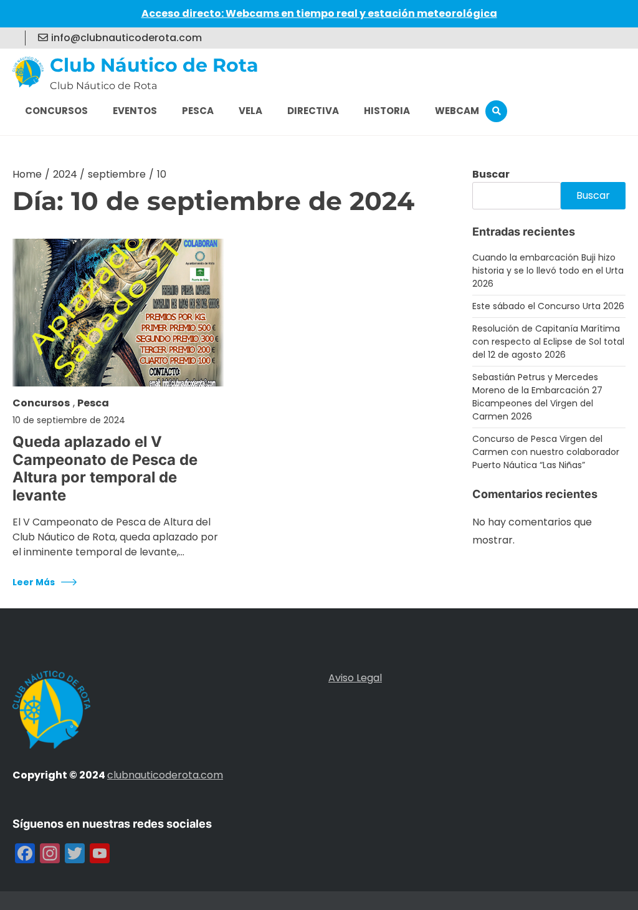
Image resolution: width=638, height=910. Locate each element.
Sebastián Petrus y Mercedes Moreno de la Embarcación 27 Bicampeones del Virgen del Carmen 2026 (537, 397)
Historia (387, 110)
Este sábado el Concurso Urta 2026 (548, 306)
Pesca (198, 110)
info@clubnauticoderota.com (126, 38)
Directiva (313, 110)
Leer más (33, 582)
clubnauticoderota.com (165, 775)
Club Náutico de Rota (154, 65)
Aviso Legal (355, 678)
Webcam (457, 110)
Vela (250, 110)
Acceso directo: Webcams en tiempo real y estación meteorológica (319, 13)
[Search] (496, 111)
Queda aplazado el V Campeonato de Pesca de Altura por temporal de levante (105, 468)
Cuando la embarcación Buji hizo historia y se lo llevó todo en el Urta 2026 (548, 270)
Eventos (135, 110)
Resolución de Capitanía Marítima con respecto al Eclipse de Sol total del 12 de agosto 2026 (548, 341)
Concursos (56, 110)
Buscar (491, 174)
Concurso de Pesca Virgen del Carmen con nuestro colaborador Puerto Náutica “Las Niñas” (545, 452)
